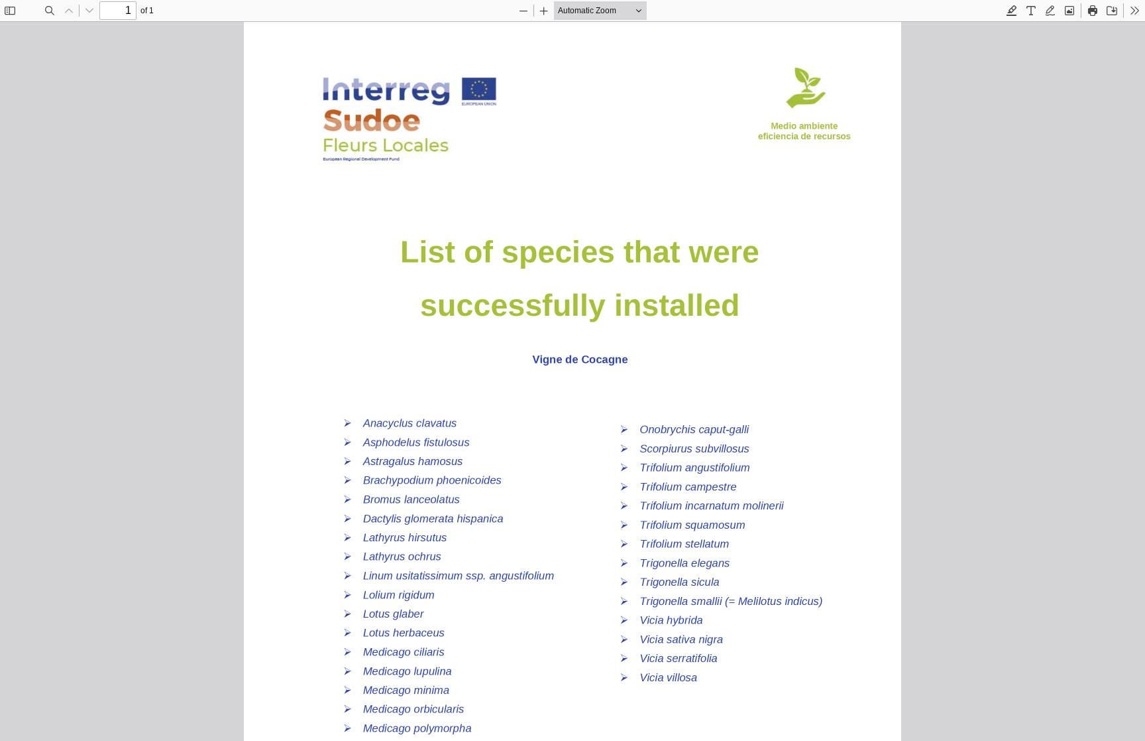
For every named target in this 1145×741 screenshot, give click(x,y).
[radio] (1012, 10)
